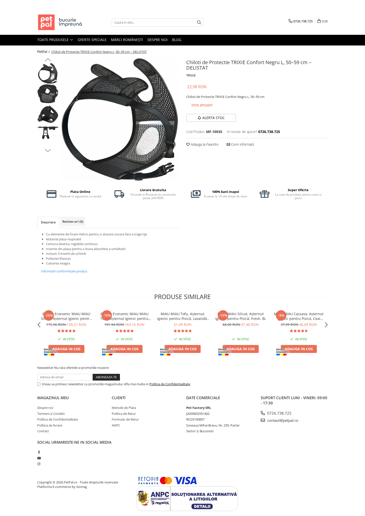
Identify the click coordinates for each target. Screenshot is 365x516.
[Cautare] (199, 22)
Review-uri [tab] (72, 221)
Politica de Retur (124, 413)
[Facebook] (38, 452)
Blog (176, 39)
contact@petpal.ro (282, 420)
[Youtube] (38, 458)
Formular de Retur (125, 419)
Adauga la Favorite (204, 144)
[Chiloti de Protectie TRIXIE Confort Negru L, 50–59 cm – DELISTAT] (120, 119)
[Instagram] (38, 464)
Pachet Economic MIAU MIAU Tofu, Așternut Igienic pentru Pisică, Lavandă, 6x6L (124, 316)
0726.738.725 (279, 413)
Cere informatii (242, 144)
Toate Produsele (53, 39)
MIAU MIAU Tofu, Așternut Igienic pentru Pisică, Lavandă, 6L (182, 316)
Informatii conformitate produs (64, 271)
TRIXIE (191, 75)
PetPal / (44, 51)
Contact (43, 431)
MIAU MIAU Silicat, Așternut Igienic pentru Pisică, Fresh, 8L (240, 316)
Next (47, 149)
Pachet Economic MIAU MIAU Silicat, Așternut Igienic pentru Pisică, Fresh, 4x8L (66, 316)
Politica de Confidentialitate (169, 384)
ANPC (116, 425)
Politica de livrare (49, 425)
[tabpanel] (120, 119)
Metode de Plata (124, 407)
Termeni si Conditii (51, 413)
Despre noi (157, 39)
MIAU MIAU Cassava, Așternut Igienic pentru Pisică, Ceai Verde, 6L (299, 316)
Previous (47, 60)
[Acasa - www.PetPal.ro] (62, 22)
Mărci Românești (127, 39)
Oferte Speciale (92, 39)
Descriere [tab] (48, 222)
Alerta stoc (213, 117)
